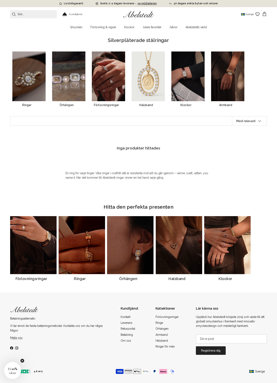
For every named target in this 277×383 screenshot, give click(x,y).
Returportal (128, 328)
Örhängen (162, 328)
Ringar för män (165, 346)
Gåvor (173, 27)
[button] (12, 370)
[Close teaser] (22, 361)
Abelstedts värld (196, 27)
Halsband (162, 340)
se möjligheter (147, 3)
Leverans (126, 322)
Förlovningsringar (167, 317)
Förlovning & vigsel (103, 27)
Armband (162, 334)
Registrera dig (210, 350)
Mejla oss (16, 337)
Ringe (159, 322)
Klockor (129, 27)
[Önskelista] (257, 14)
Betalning (127, 334)
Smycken (76, 27)
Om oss (126, 340)
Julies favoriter (152, 27)
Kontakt (125, 317)
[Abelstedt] (138, 14)
